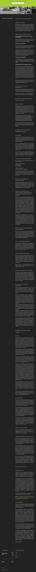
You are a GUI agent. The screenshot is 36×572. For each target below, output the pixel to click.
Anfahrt (16, 552)
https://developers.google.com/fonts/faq (24, 497)
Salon (16, 555)
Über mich (16, 557)
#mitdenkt (17, 430)
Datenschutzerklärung (20, 498)
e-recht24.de (20, 541)
